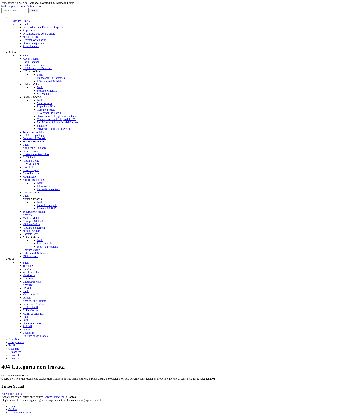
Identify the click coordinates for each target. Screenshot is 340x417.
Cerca (34, 10)
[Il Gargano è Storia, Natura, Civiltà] (22, 6)
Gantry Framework (54, 396)
